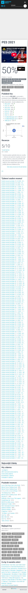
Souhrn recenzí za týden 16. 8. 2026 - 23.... (13, 181)
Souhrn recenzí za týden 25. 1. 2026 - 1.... (12, 235)
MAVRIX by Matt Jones (7, 502)
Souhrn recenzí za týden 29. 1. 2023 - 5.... (12, 257)
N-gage (10, 555)
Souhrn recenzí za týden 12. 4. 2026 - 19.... (13, 214)
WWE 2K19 (8, 120)
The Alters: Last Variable (8, 513)
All (23, 558)
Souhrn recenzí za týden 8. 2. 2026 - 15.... (12, 231)
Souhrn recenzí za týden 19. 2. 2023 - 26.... (13, 251)
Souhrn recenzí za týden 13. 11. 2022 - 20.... (13, 277)
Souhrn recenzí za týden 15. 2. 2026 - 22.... (13, 229)
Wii (9, 552)
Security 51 (4, 496)
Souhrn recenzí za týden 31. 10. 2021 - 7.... (13, 378)
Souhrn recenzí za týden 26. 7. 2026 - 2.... (12, 186)
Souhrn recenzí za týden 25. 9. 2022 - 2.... (12, 290)
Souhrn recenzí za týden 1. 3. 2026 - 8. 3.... (13, 225)
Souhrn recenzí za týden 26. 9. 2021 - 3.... (12, 387)
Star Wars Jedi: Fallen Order (17, 565)
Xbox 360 (10, 545)
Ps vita (16, 555)
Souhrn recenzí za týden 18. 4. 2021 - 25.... (13, 430)
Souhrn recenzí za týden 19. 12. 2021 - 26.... (13, 365)
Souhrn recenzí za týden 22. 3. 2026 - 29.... (13, 220)
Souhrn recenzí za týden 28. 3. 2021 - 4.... (12, 435)
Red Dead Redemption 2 (18, 566)
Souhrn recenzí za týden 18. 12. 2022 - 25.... (13, 268)
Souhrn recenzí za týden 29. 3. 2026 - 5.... (12, 218)
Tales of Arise (5, 520)
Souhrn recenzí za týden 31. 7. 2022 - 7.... (12, 305)
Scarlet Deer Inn (5, 500)
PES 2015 (7, 107)
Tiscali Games (5, 150)
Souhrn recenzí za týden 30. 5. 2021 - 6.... (12, 419)
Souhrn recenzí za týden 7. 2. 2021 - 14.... (12, 448)
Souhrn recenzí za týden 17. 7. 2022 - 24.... (13, 309)
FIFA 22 (7, 111)
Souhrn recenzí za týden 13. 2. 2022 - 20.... (13, 350)
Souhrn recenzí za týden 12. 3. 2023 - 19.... (13, 246)
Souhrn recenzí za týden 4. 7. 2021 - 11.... (12, 409)
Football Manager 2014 (11, 118)
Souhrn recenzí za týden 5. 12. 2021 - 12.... (13, 369)
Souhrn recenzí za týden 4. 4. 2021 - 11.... (12, 434)
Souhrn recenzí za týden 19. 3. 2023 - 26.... (13, 244)
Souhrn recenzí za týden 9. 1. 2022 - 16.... (12, 359)
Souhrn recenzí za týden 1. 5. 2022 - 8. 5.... (13, 329)
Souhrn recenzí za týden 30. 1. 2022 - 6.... (12, 354)
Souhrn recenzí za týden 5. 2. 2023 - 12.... (12, 255)
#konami (10, 82)
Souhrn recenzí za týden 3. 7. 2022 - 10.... (12, 313)
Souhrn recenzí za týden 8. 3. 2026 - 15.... (12, 224)
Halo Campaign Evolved (7, 506)
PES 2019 (7, 104)
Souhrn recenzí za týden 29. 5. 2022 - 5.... (12, 322)
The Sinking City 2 (6, 493)
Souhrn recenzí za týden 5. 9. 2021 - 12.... (12, 393)
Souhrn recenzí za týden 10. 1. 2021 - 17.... (13, 456)
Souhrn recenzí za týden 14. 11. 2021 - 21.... (13, 374)
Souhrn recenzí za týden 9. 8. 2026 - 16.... (12, 183)
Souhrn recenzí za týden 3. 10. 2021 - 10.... (13, 385)
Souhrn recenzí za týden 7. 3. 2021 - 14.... (12, 441)
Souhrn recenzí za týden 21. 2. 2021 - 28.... (13, 445)
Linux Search (13, 585)
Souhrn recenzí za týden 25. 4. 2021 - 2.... (12, 428)
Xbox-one (14, 542)
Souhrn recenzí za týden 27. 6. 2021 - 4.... (12, 411)
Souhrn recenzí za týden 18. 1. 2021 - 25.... (13, 454)
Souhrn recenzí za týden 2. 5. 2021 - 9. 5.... (13, 426)
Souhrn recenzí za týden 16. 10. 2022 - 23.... (13, 285)
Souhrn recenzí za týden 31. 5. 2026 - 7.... (12, 201)
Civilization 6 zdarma (7, 477)
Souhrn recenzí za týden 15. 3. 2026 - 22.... (13, 222)
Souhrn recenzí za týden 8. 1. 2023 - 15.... (12, 263)
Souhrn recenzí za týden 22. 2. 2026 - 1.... (12, 227)
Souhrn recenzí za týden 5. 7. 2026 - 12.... (12, 192)
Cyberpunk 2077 (16, 572)
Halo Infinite (22, 574)
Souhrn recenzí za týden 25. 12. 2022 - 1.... (13, 266)
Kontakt (4, 589)
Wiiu (15, 552)
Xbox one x (5, 542)
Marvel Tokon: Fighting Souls (9, 487)
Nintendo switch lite (18, 533)
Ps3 (16, 545)
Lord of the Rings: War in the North (10, 485)
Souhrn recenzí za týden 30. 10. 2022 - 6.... (13, 281)
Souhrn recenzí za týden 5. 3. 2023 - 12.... (12, 248)
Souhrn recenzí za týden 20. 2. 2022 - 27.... (13, 348)
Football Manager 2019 (11, 117)
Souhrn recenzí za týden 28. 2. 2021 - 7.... (12, 443)
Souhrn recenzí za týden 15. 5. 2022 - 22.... (13, 326)
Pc (3, 533)
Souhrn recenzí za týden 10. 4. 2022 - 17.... (13, 335)
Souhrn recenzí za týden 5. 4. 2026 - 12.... (12, 216)
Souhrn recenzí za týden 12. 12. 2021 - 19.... (13, 367)
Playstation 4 (6, 539)
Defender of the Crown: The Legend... (11, 498)
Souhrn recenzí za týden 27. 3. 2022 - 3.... (12, 339)
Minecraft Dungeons (14, 578)
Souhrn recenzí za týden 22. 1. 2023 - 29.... (13, 259)
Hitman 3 (5, 581)
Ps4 (8, 533)
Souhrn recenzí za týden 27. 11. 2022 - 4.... (13, 274)
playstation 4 (19, 86)
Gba (4, 555)
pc (3, 86)
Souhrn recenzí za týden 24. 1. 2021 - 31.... (13, 452)
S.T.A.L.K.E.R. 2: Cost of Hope (9, 491)
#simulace (15, 79)
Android (15, 539)
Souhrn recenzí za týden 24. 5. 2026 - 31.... (13, 203)
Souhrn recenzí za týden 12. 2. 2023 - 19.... (13, 253)
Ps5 (20, 542)
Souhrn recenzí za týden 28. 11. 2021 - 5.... (13, 370)
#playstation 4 (22, 79)
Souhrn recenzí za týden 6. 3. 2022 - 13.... (12, 344)
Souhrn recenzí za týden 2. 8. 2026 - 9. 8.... (13, 185)
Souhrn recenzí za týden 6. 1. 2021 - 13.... (12, 458)
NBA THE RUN (5, 517)
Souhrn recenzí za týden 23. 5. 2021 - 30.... (13, 421)
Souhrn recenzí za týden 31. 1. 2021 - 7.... (12, 450)
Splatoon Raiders (6, 507)
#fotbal (4, 82)
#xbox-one (8, 79)
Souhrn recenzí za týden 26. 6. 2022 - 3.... (12, 315)
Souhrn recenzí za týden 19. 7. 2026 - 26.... (13, 188)
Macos (4, 536)
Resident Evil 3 (22, 568)
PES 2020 (7, 109)
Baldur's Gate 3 (5, 576)
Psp (15, 548)
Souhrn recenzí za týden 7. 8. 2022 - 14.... (12, 303)
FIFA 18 (7, 105)
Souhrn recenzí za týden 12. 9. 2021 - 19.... (13, 391)
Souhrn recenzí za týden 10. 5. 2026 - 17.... (13, 207)
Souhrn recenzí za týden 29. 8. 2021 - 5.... (12, 395)
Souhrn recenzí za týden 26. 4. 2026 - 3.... (12, 211)
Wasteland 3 (19, 570)
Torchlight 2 (4, 470)
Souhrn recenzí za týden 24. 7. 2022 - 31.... (13, 307)
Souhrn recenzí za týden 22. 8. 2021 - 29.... (13, 396)
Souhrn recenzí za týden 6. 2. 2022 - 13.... (12, 352)
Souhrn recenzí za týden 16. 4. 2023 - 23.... (13, 237)
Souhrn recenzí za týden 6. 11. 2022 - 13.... (13, 279)
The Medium (12, 581)
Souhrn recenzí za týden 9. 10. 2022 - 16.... (13, 287)
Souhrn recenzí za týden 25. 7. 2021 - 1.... (12, 404)
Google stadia (6, 558)
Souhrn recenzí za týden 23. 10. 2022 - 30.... (13, 283)
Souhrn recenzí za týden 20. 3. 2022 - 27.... (13, 341)
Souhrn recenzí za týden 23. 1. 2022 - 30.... (13, 355)
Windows (18, 536)
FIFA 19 (7, 115)
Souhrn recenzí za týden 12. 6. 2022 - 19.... (13, 318)
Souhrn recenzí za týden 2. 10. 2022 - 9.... (12, 289)
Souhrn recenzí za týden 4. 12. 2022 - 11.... (13, 272)
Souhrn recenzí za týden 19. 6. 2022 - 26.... (13, 316)
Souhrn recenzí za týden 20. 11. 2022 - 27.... (13, 276)
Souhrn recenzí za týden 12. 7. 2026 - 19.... (13, 190)
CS (2, 171)
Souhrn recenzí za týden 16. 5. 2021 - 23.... (13, 422)
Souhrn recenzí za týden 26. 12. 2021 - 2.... (13, 363)
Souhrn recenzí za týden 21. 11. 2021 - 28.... (13, 372)
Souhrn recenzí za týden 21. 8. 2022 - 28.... (13, 300)
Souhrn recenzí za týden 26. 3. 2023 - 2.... (12, 242)
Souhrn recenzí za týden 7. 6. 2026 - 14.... (12, 199)
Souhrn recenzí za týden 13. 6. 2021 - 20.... (13, 415)
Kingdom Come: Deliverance (9, 568)
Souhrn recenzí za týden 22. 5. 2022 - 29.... (13, 324)
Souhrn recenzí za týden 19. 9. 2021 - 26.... (13, 389)
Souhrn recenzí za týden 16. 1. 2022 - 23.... (13, 357)
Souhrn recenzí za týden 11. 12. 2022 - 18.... (13, 270)
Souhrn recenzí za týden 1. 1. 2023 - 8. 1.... (13, 264)
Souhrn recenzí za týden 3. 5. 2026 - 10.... (12, 209)
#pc (3, 79)
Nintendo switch (7, 548)
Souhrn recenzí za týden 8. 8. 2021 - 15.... (12, 400)
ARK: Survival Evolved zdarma (9, 472)
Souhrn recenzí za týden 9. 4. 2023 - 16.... (12, 238)
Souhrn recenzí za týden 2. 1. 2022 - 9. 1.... (13, 361)
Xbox (4, 552)
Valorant (9, 583)
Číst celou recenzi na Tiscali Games (16, 167)
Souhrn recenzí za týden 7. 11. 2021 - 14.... (13, 376)
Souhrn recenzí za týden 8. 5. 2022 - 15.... (12, 328)
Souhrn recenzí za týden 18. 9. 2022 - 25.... (13, 292)
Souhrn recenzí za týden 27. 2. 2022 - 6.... (12, 346)
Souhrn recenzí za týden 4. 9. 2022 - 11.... (12, 296)
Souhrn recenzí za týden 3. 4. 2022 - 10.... (12, 337)
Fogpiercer (4, 511)
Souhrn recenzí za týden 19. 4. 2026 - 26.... (13, 212)
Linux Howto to (5, 585)
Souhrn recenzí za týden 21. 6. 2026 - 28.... (13, 196)
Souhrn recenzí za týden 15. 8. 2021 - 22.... (13, 398)
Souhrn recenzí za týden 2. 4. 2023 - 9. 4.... (13, 240)
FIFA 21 (7, 113)
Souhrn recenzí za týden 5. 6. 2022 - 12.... (12, 320)
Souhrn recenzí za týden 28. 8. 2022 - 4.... (12, 298)
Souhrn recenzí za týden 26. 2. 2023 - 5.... (12, 250)
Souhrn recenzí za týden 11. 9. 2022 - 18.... (13, 294)
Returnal (3, 583)
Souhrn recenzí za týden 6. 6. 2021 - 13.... (12, 417)
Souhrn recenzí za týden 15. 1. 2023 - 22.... (13, 261)
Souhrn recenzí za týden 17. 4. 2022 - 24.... (13, 333)
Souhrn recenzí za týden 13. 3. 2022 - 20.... (13, 342)
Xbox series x (16, 558)
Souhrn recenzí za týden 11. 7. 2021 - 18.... (13, 408)
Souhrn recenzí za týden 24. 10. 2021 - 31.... (13, 380)
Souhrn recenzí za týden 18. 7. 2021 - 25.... (13, 406)
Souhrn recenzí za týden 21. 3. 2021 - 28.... (13, 437)
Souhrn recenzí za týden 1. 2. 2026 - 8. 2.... (13, 233)
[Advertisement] (14, 24)
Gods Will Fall (20, 581)
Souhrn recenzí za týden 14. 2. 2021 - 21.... (13, 447)
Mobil (21, 548)
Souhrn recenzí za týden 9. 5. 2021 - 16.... (12, 424)
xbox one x (5, 90)
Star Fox (3, 515)
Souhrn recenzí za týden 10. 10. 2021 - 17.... (13, 383)
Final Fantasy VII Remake (8, 570)
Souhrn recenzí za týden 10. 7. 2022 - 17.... (13, 311)
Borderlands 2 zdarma (7, 475)
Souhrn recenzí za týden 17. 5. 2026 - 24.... (13, 205)
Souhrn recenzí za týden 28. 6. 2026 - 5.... (12, 194)
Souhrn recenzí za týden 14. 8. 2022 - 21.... (13, 302)
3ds (20, 552)
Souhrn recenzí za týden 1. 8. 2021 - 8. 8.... (13, 402)
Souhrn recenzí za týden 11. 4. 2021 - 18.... (13, 432)
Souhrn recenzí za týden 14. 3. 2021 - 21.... (13, 439)
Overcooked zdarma (7, 473)
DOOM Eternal (5, 565)
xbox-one (10, 86)
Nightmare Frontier (6, 504)
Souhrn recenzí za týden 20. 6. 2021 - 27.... (13, 413)
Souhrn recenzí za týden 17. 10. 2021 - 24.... (13, 382)
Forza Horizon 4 (5, 566)
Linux (11, 536)
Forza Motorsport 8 (16, 576)
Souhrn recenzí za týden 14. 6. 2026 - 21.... (13, 198)
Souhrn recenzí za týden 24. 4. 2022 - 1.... (12, 331)
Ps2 (4, 545)
